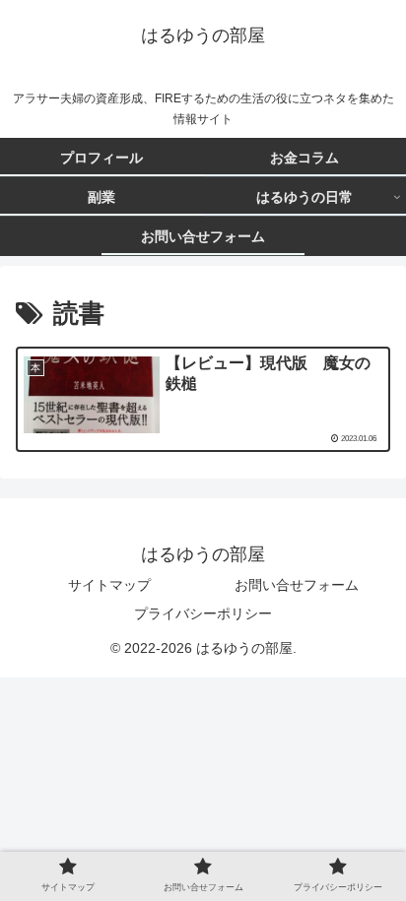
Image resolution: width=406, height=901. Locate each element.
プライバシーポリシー (203, 613)
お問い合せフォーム (297, 585)
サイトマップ (109, 585)
